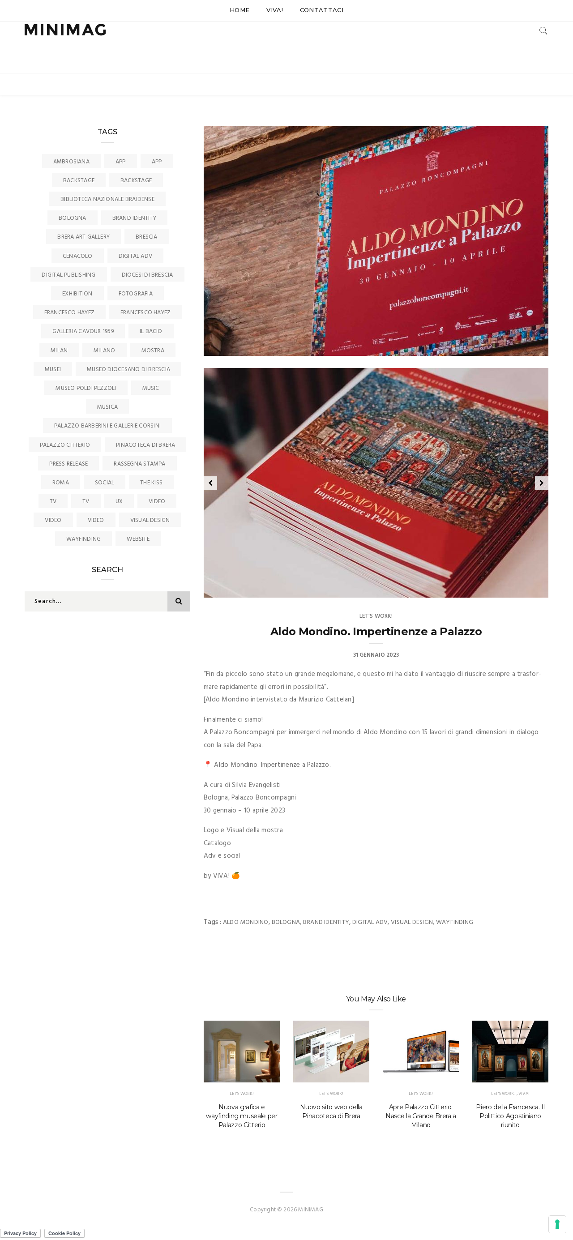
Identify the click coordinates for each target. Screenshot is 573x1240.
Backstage (78, 180)
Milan (59, 350)
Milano (104, 350)
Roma (60, 482)
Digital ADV (370, 922)
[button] (210, 483)
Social (104, 482)
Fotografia (136, 294)
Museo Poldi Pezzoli (86, 388)
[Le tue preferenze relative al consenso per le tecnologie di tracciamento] (557, 1224)
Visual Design (412, 922)
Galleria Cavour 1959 (83, 331)
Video (157, 501)
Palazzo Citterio (65, 445)
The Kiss (151, 482)
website (138, 539)
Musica (107, 407)
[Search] (543, 30)
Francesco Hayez (69, 312)
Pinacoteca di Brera (145, 445)
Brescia (147, 237)
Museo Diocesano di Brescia (128, 369)
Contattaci (321, 9)
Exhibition (77, 294)
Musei (53, 369)
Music (150, 388)
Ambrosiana (71, 162)
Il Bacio (151, 331)
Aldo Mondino (246, 922)
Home (239, 9)
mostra (152, 350)
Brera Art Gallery (83, 237)
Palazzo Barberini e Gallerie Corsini (107, 426)
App (120, 162)
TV (53, 501)
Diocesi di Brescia (147, 275)
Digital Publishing (68, 275)
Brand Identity (326, 922)
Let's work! (376, 616)
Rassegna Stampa (139, 464)
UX (119, 501)
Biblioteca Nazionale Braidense (107, 199)
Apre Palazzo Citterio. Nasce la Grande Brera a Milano (420, 1116)
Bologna (286, 922)
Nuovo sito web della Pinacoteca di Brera (331, 1111)
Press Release (68, 464)
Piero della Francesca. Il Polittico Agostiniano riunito (510, 1116)
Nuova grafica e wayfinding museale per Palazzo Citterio (241, 1116)
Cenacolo (78, 256)
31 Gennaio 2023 (516, 587)
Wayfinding (454, 922)
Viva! (274, 9)
